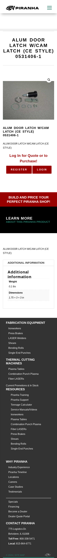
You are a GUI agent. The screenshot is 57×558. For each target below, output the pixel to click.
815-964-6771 (23, 543)
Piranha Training (20, 395)
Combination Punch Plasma (23, 374)
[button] (49, 80)
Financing (13, 506)
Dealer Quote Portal (19, 516)
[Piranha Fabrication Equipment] (47, 555)
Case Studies (15, 487)
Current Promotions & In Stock (22, 385)
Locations (13, 477)
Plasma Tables (16, 369)
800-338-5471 (27, 538)
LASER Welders (17, 338)
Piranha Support (19, 400)
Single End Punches (19, 353)
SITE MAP (20, 555)
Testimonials (15, 491)
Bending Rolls (16, 348)
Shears (12, 343)
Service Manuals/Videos (24, 409)
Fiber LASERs (16, 378)
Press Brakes (15, 333)
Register (19, 169)
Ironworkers (14, 328)
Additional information (26, 262)
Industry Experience (19, 467)
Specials (13, 501)
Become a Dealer (17, 511)
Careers (12, 482)
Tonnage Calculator (21, 404)
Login (42, 169)
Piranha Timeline (17, 472)
